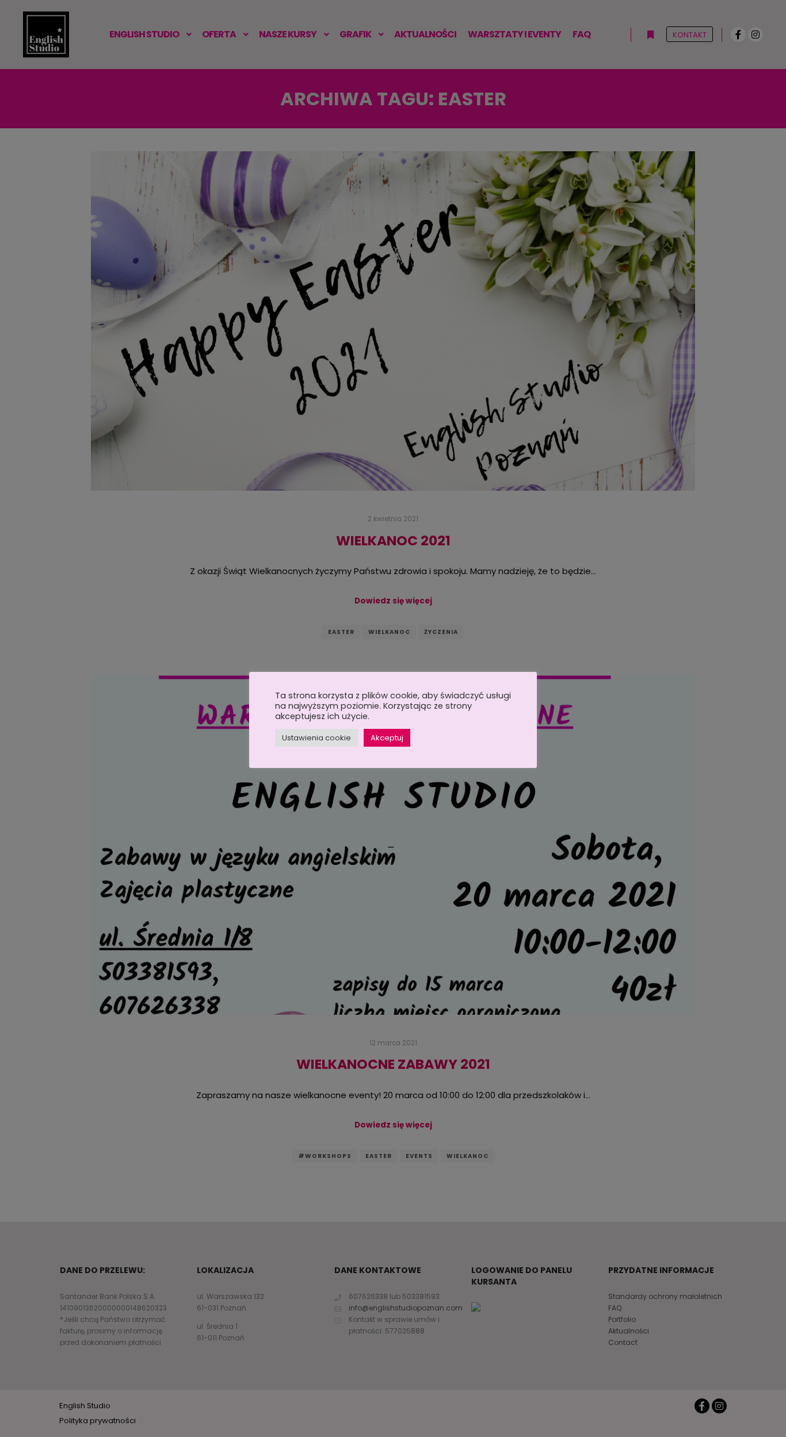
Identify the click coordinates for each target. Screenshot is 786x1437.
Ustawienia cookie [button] (316, 737)
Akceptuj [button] (387, 737)
